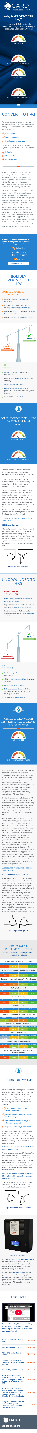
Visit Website (31, 1353)
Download (31, 1341)
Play (33, 1404)
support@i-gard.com (18, 263)
